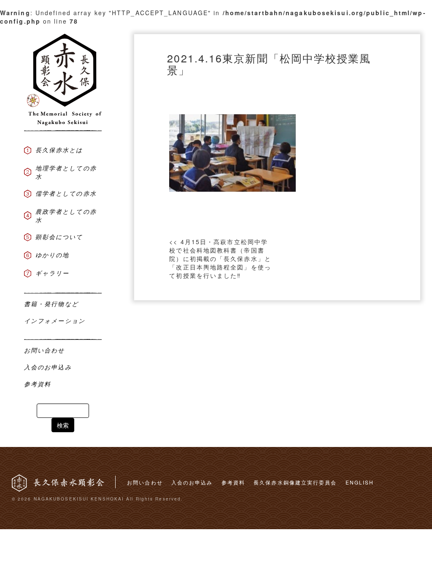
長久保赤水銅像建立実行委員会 (295, 482)
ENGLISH (360, 482)
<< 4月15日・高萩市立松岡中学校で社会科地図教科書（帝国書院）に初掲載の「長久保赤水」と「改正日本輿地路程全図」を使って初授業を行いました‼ (220, 258)
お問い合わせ (145, 482)
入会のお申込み (192, 482)
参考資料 (233, 482)
